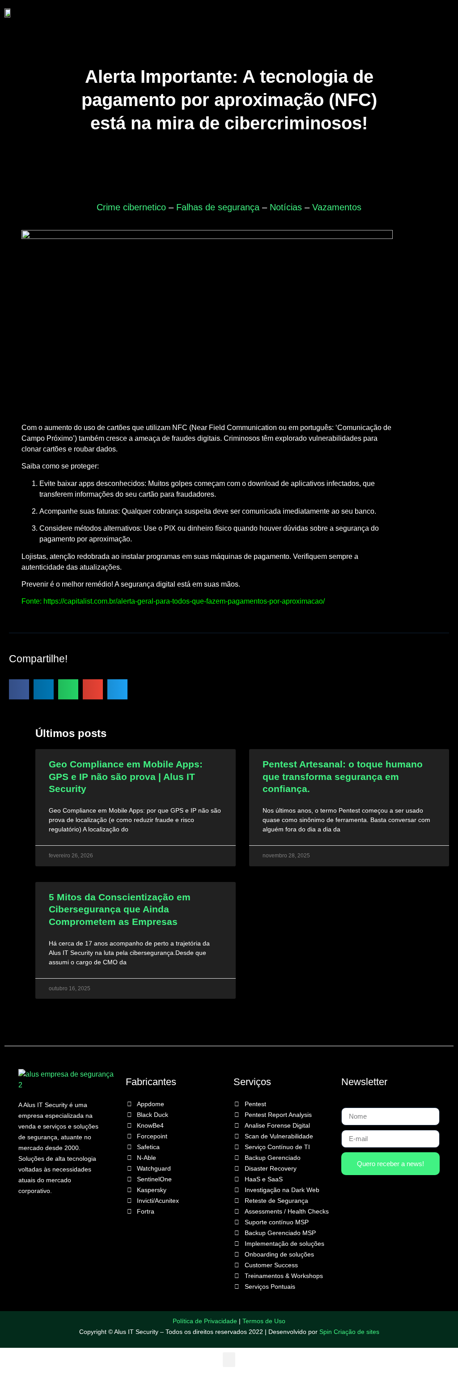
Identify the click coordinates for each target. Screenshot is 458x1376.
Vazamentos (336, 207)
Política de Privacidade (205, 1321)
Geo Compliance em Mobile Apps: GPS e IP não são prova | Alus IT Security (126, 776)
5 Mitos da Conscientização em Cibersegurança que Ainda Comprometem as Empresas (120, 909)
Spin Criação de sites (349, 1331)
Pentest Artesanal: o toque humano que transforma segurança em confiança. (343, 776)
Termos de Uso (263, 1321)
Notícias (286, 207)
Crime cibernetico (131, 207)
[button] (234, 12)
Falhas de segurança (217, 207)
